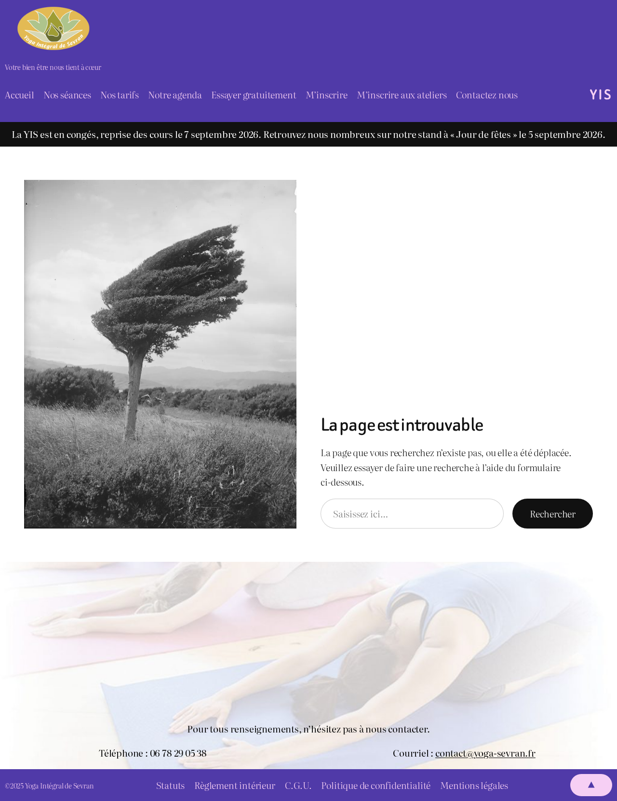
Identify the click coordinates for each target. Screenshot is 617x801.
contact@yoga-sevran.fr (485, 753)
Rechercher (553, 513)
